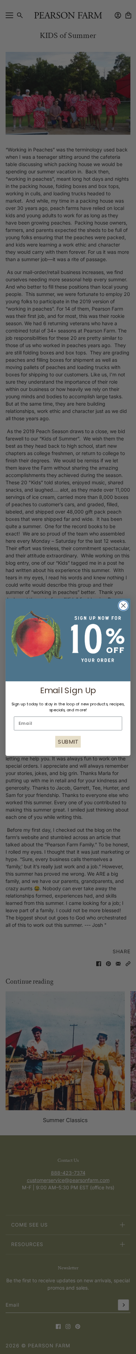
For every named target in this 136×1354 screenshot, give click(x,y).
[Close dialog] (123, 605)
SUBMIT (68, 741)
